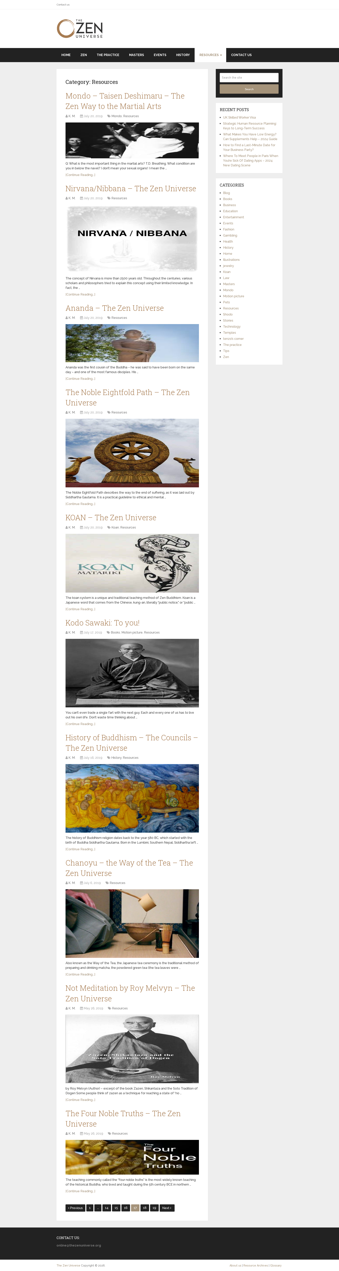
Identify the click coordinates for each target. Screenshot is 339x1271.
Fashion (228, 229)
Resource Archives (255, 1265)
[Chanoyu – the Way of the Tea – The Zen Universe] (132, 923)
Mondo (116, 116)
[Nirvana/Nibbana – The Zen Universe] (132, 239)
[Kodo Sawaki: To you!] (132, 673)
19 (154, 1208)
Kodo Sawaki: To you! (103, 622)
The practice (108, 55)
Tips (226, 351)
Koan (115, 527)
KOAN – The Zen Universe (111, 517)
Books (115, 632)
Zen (83, 55)
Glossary (276, 1265)
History (183, 55)
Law (226, 278)
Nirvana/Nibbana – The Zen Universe (131, 188)
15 (116, 1208)
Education (230, 211)
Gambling (230, 235)
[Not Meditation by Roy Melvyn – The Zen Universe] (132, 1049)
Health (228, 241)
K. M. (71, 116)
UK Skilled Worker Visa (239, 117)
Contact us (62, 4)
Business (229, 205)
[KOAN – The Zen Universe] (132, 563)
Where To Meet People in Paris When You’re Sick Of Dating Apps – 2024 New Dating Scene (250, 160)
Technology (232, 326)
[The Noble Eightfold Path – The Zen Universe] (132, 453)
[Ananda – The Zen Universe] (132, 343)
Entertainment (233, 217)
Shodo (228, 314)
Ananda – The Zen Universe (115, 308)
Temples (229, 333)
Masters (136, 55)
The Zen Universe (68, 1265)
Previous (76, 1208)
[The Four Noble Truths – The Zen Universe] (132, 1157)
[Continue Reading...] (80, 175)
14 (106, 1208)
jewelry (228, 266)
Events (160, 55)
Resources (209, 55)
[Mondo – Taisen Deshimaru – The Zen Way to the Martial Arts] (132, 140)
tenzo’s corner (233, 339)
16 (126, 1208)
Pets (226, 302)
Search (249, 89)
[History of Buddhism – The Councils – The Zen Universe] (132, 798)
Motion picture (132, 632)
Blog (226, 193)
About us (235, 1265)
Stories (228, 320)
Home (66, 55)
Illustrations (231, 260)
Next (166, 1208)
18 (145, 1208)
